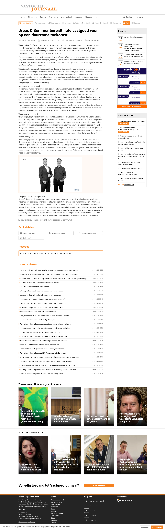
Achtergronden (56, 502)
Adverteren (53, 17)
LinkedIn (93, 515)
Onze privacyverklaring (27, 522)
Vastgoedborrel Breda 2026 (133, 37)
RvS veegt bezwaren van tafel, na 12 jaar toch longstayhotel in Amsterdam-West (49, 274)
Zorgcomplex (136, 97)
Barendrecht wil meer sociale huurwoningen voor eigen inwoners (43, 340)
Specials (54, 520)
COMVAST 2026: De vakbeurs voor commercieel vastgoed (134, 55)
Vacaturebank (66, 17)
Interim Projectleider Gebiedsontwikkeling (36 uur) (128, 173)
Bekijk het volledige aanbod (131, 106)
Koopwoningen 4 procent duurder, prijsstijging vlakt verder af (42, 299)
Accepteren (157, 527)
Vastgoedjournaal (57, 500)
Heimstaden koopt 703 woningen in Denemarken (38, 311)
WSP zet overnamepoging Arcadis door (34, 287)
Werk (53, 518)
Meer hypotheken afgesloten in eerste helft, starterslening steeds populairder (48, 369)
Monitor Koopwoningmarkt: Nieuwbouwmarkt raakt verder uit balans (45, 328)
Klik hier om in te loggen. (63, 253)
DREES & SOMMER (40, 220)
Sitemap (54, 522)
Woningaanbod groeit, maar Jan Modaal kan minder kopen (41, 291)
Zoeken (129, 17)
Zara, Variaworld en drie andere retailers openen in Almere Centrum (44, 316)
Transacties (55, 516)
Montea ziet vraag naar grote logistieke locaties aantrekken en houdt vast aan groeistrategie (53, 278)
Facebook (93, 520)
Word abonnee (99, 485)
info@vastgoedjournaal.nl (32, 519)
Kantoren (54, 507)
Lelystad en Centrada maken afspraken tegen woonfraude (41, 295)
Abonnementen (91, 17)
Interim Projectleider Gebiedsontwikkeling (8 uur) (128, 130)
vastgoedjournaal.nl (97, 501)
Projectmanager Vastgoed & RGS (131, 168)
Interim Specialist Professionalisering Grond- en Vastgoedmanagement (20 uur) (131, 156)
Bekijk (142, 82)
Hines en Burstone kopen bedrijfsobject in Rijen (37, 320)
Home (22, 17)
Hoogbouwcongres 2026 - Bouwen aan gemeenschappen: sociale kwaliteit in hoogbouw (133, 47)
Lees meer (66, 527)
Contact (78, 17)
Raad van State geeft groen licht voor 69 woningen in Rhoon (42, 349)
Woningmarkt (55, 504)
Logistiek (54, 511)
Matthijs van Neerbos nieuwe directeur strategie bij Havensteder (43, 336)
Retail (53, 509)
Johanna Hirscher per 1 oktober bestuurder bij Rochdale (40, 282)
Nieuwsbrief (94, 506)
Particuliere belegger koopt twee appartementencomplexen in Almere (45, 324)
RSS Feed (93, 511)
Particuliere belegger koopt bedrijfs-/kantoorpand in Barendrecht (43, 353)
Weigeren (145, 527)
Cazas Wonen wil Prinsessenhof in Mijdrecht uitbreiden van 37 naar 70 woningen (49, 357)
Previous (20, 405)
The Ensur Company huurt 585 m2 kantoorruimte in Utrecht (41, 307)
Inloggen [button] (139, 17)
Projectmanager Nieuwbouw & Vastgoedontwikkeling (129, 163)
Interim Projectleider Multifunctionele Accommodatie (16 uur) (131, 143)
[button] (33, 17)
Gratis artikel (26, 220)
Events (43, 17)
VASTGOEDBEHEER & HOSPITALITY (59, 220)
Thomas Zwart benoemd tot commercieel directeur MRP (41, 345)
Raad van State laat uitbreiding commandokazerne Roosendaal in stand (46, 361)
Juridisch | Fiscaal (57, 513)
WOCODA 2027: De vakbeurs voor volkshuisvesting (133, 63)
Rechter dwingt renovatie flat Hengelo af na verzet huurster (41, 332)
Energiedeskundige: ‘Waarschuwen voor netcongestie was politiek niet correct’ (48, 365)
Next (144, 405)
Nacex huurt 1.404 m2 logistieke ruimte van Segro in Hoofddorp (43, 303)
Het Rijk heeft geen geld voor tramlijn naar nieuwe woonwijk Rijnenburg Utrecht (49, 270)
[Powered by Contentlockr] (125, 500)
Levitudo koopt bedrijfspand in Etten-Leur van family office (41, 374)
